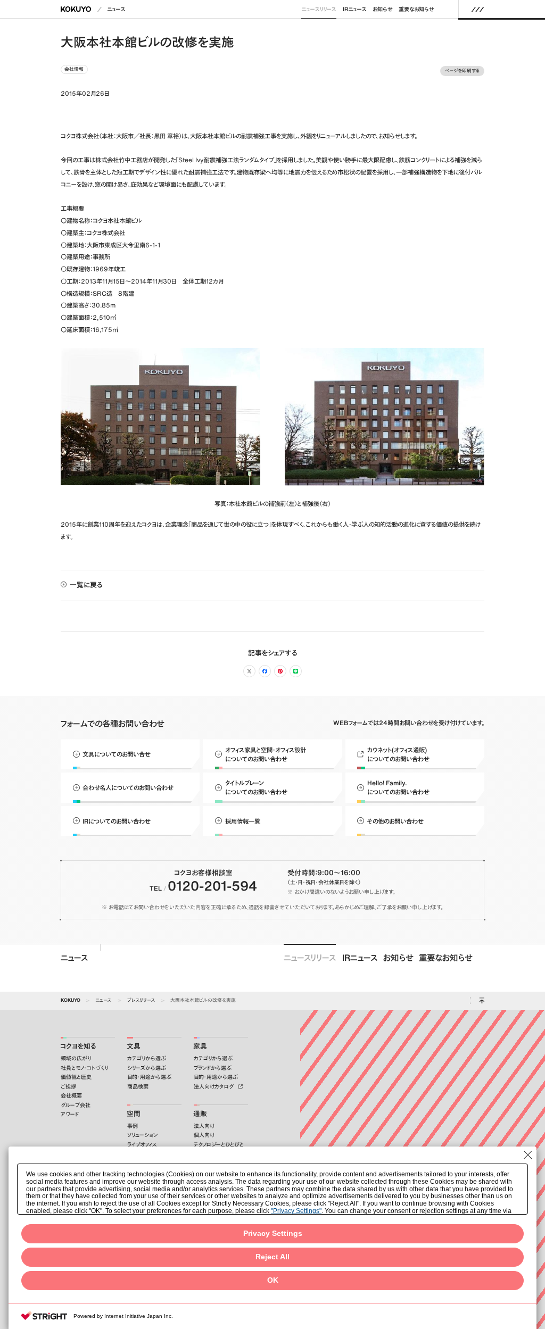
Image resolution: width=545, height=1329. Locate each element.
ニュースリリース (318, 9)
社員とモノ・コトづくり (84, 1068)
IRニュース (355, 9)
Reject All (272, 1257)
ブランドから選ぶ (213, 1068)
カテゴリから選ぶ (146, 1058)
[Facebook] (265, 671)
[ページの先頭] (481, 1001)
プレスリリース (141, 999)
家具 (200, 1046)
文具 (134, 1046)
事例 (132, 1126)
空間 (134, 1114)
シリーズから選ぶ (146, 1068)
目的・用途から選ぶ (149, 1077)
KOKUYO (70, 999)
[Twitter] (249, 671)
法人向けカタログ (215, 1087)
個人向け (204, 1135)
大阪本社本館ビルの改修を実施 (203, 999)
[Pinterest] (280, 671)
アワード (70, 1114)
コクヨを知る (78, 1046)
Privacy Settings (272, 1233)
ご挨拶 (68, 1087)
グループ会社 (75, 1105)
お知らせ (383, 9)
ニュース (116, 9)
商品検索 (137, 1087)
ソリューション (142, 1135)
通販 (200, 1114)
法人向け (204, 1126)
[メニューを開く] (477, 9)
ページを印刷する (462, 70)
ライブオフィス (142, 1145)
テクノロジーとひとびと (219, 1145)
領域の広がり (76, 1058)
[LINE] (296, 671)
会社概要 (71, 1096)
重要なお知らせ (416, 9)
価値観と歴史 (76, 1077)
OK (272, 1280)
